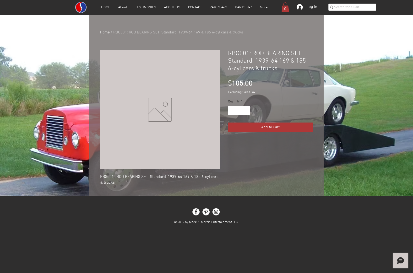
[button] (285, 7)
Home (105, 32)
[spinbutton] (239, 110)
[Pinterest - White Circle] (206, 211)
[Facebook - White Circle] (196, 211)
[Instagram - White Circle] (216, 211)
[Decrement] (232, 110)
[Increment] (246, 110)
